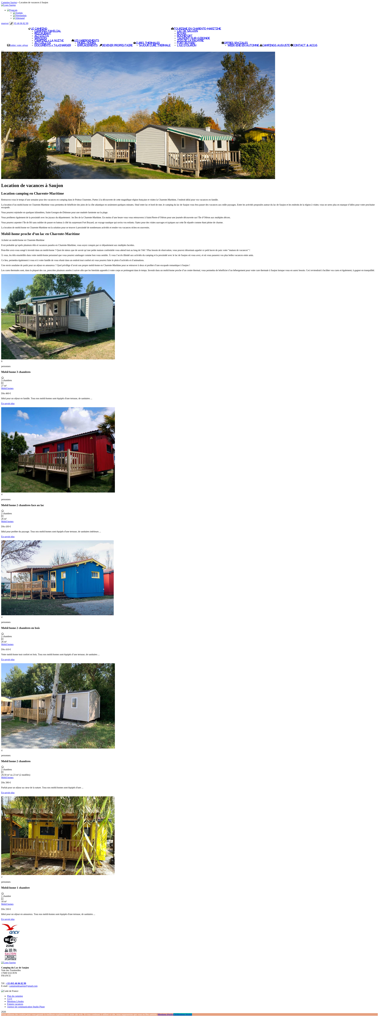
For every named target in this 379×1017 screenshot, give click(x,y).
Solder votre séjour (19, 45)
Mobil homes (86, 43)
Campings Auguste (276, 45)
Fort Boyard (186, 43)
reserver (5, 23)
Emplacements (87, 45)
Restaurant (42, 33)
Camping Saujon (9, 2)
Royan (181, 33)
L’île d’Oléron (186, 45)
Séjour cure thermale (155, 45)
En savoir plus (8, 403)
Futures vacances (15, 1004)
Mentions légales (165, 1014)
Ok (174, 1014)
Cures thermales (148, 43)
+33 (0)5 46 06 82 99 (16, 983)
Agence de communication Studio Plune (26, 1006)
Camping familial (47, 31)
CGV (9, 998)
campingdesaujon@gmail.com (23, 986)
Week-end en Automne (243, 45)
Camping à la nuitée (49, 40)
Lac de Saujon (187, 31)
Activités (41, 36)
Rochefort (184, 36)
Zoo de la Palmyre (190, 40)
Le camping (39, 28)
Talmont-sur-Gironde (193, 38)
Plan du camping (15, 996)
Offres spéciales (236, 43)
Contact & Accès (305, 45)
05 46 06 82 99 (21, 23)
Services (40, 38)
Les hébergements (86, 40)
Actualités (42, 43)
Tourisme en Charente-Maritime (197, 28)
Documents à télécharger (52, 45)
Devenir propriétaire (117, 45)
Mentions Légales (15, 1001)
